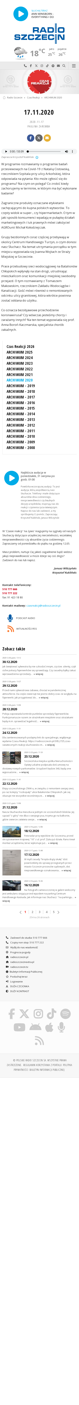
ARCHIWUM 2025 (20, 352)
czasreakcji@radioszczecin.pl (43, 605)
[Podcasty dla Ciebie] (61, 1022)
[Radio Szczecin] (39, 33)
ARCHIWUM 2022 (20, 368)
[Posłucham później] (36, 157)
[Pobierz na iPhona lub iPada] (49, 1022)
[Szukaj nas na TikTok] (51, 1009)
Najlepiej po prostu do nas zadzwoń (25, 66)
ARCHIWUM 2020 (53, 97)
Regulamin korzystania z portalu (42, 1065)
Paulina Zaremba (39, 126)
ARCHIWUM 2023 (20, 363)
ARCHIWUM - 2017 (21, 397)
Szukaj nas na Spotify (53, 66)
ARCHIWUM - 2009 (21, 441)
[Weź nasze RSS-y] (39, 1036)
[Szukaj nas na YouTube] (20, 1022)
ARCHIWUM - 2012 (21, 425)
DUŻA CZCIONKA (19, 986)
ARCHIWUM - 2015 (21, 408)
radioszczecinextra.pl (22, 962)
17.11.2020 (39, 112)
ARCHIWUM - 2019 (21, 385)
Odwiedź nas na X (36, 66)
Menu (74, 66)
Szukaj (64, 66)
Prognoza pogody (20, 952)
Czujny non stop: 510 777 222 (27, 942)
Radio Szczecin (14, 97)
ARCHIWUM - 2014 (21, 413)
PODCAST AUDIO (25, 618)
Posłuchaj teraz (19, 976)
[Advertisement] (39, 1121)
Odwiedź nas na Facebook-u (31, 66)
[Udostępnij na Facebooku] (30, 138)
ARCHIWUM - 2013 (21, 419)
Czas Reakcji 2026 (21, 346)
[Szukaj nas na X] (24, 1009)
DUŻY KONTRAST (19, 991)
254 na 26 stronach (39, 917)
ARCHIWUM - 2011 (21, 430)
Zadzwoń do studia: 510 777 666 (28, 937)
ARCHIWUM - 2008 (21, 447)
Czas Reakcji (33, 97)
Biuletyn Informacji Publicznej (26, 971)
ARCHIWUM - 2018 (21, 391)
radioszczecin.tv (19, 967)
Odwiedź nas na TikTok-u (47, 66)
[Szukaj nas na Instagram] (38, 1009)
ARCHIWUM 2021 (20, 374)
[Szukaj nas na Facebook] (11, 1009)
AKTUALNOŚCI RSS (26, 628)
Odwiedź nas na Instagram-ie (42, 66)
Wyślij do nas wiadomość (58, 66)
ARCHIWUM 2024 (20, 357)
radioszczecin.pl (19, 957)
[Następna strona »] (58, 912)
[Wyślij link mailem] (47, 138)
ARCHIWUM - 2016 (21, 402)
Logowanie (16, 981)
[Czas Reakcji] (39, 82)
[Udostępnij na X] (39, 138)
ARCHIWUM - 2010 (21, 436)
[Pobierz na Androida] (35, 1022)
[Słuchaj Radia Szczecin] (21, 13)
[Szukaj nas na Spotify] (65, 1009)
